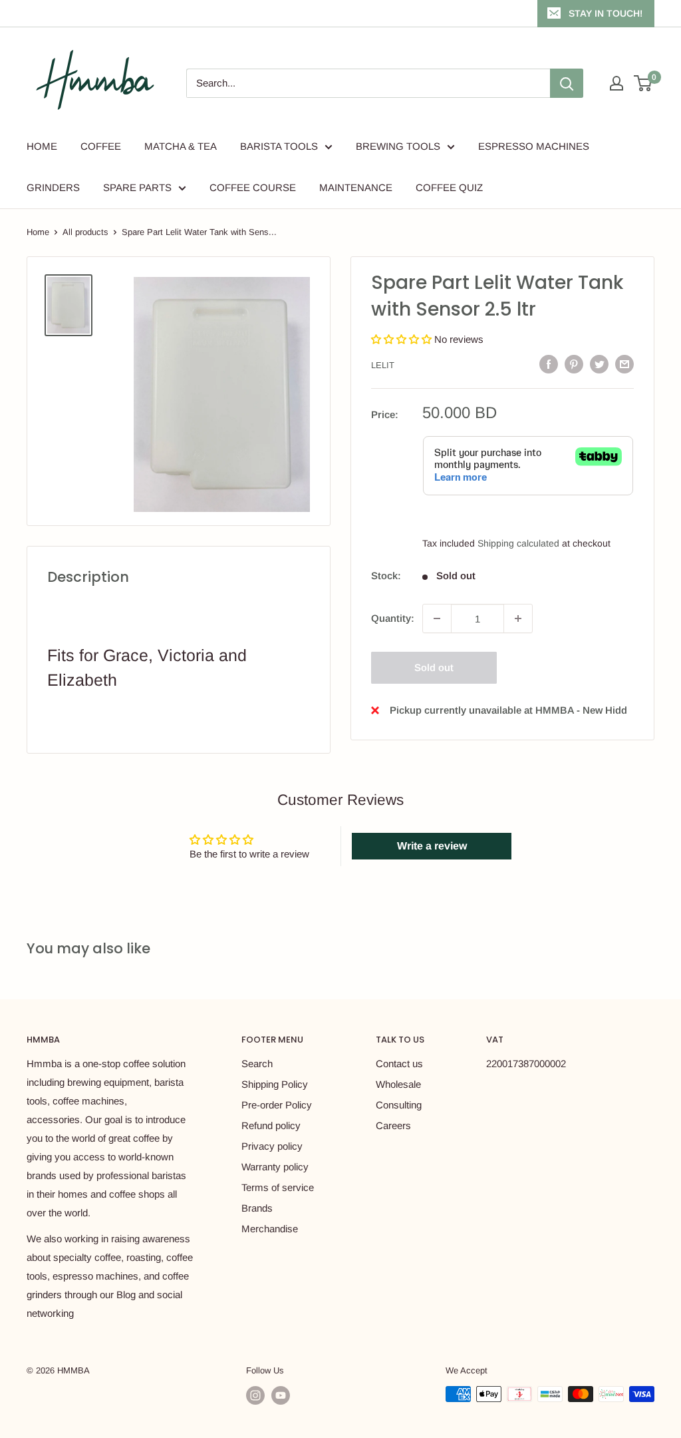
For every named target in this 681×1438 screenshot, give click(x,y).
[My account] (616, 83)
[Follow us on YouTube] (280, 1395)
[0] (643, 83)
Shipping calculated (518, 543)
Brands (257, 1208)
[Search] (566, 83)
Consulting (399, 1104)
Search (257, 1063)
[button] (402, 339)
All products (85, 232)
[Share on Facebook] (548, 363)
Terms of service (277, 1187)
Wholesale (398, 1084)
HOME (42, 146)
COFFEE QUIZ (449, 187)
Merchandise (269, 1228)
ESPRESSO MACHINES (533, 146)
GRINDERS (53, 187)
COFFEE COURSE (252, 187)
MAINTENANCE (355, 187)
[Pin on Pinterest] (574, 363)
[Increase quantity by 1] (518, 618)
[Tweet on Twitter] (599, 363)
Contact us (399, 1063)
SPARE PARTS (137, 187)
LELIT (382, 365)
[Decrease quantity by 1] (437, 618)
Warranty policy (275, 1166)
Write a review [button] (432, 845)
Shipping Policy (274, 1084)
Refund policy (271, 1125)
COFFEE (100, 146)
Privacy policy (272, 1146)
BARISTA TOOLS (279, 146)
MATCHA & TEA (180, 146)
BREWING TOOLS (398, 146)
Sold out (434, 667)
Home (38, 232)
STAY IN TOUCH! (605, 13)
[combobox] (368, 83)
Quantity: (392, 618)
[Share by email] (624, 363)
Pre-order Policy (276, 1104)
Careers (393, 1125)
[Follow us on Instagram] (255, 1395)
